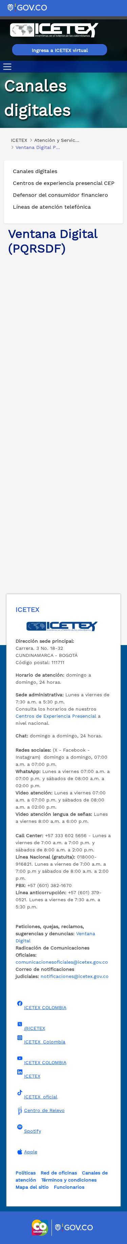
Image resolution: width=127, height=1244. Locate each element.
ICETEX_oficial (40, 1096)
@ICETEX (34, 1028)
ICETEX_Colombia (44, 1041)
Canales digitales (35, 171)
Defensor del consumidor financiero (60, 195)
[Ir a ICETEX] (54, 30)
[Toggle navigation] (8, 67)
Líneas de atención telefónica (52, 207)
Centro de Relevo (44, 1110)
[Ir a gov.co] (27, 7)
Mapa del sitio (32, 1187)
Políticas (26, 1172)
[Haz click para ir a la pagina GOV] (74, 1228)
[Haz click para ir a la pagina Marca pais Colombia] (40, 1228)
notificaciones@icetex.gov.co (75, 976)
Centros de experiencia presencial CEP (63, 183)
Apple (30, 1151)
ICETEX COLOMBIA (45, 1007)
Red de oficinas (59, 1172)
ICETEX (32, 1076)
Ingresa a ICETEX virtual (60, 50)
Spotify (32, 1131)
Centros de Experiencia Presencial (56, 716)
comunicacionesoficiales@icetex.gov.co (62, 962)
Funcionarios (69, 1187)
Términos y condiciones (69, 1180)
